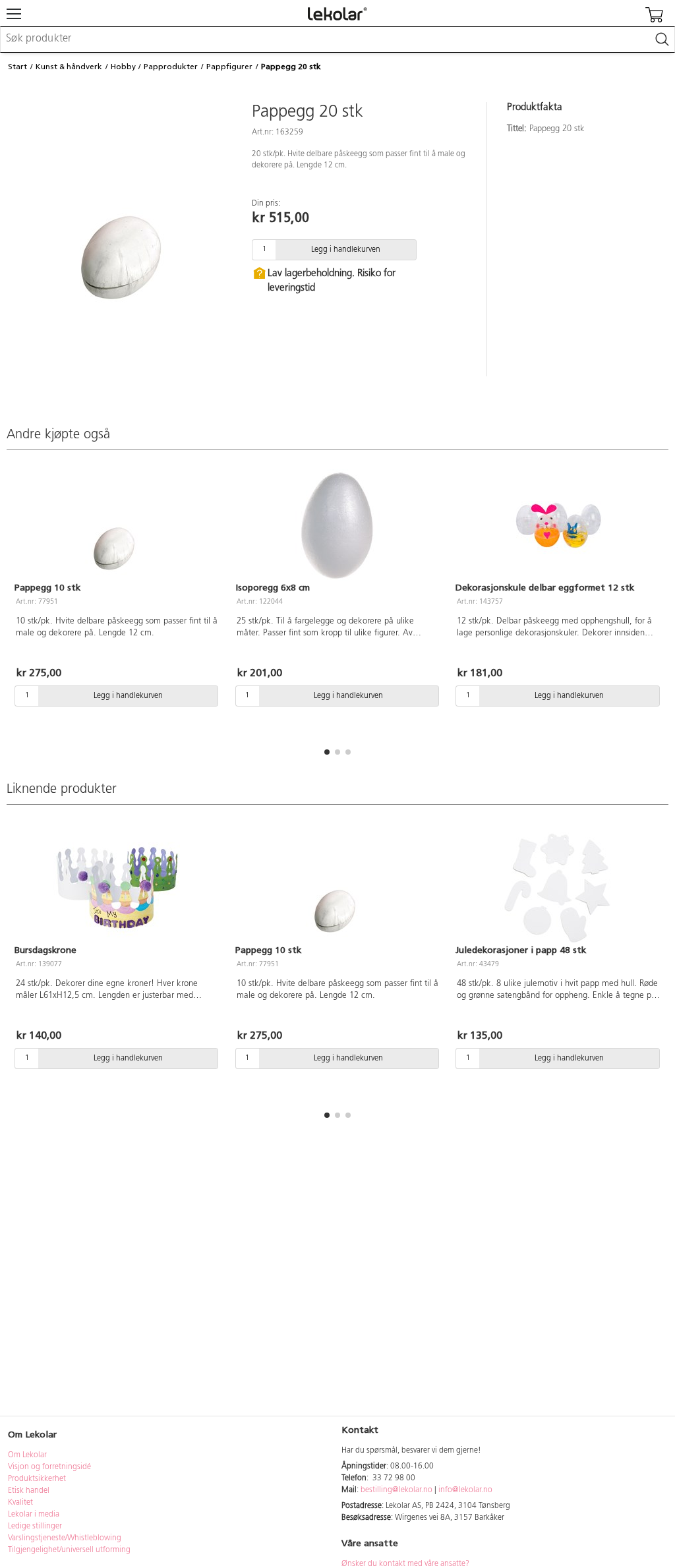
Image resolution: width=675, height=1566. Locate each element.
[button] (327, 752)
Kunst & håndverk (69, 66)
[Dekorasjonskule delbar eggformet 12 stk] (557, 525)
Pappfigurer (229, 66)
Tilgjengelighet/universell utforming (69, 1550)
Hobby (123, 66)
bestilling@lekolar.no (396, 1490)
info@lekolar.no (465, 1490)
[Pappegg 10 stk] (117, 525)
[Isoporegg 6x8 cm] (337, 525)
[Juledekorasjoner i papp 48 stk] (557, 888)
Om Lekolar (27, 1455)
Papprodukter (171, 66)
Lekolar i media (33, 1515)
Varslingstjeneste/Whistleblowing (64, 1538)
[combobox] (337, 39)
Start (17, 66)
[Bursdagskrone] (117, 888)
